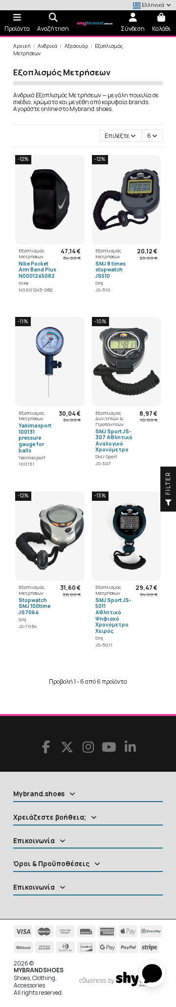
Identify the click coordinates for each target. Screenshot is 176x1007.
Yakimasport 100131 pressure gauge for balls (35, 437)
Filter (168, 484)
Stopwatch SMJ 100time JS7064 (34, 606)
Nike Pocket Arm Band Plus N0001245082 (37, 269)
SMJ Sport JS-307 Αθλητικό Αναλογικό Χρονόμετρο (113, 440)
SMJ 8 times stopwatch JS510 (110, 269)
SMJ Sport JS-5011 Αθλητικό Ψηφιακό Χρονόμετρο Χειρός (113, 615)
